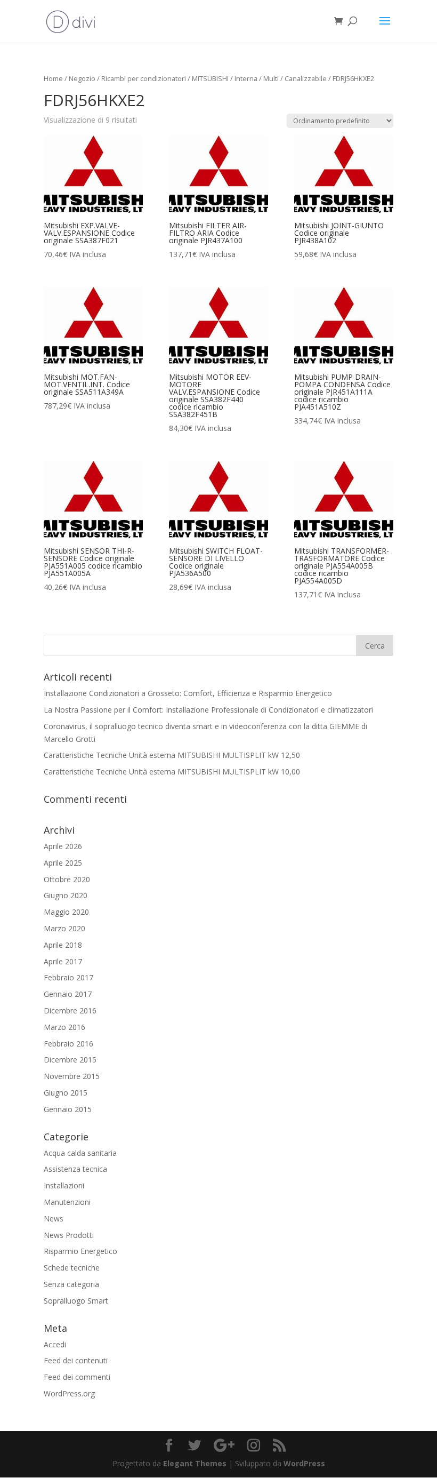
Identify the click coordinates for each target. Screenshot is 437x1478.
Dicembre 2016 (70, 1010)
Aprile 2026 (63, 846)
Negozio (82, 78)
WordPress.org (69, 1393)
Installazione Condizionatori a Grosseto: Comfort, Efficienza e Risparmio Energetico (188, 693)
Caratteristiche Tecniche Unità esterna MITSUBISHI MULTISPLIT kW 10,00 (172, 771)
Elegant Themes (194, 1463)
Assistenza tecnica (75, 1169)
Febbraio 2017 (68, 977)
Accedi (55, 1344)
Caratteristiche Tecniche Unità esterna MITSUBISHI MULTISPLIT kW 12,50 (172, 755)
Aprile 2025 (63, 863)
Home (53, 78)
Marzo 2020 (64, 928)
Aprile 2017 (63, 961)
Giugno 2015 (65, 1093)
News (53, 1218)
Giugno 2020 (65, 895)
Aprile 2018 (63, 945)
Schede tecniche (72, 1268)
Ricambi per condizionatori (143, 78)
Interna (245, 78)
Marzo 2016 (64, 1027)
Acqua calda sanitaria (80, 1153)
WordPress (304, 1463)
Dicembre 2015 (70, 1059)
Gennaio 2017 (68, 994)
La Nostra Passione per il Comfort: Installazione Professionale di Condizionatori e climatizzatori (208, 710)
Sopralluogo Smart (76, 1301)
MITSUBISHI (210, 78)
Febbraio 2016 (68, 1043)
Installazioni (64, 1185)
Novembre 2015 (72, 1076)
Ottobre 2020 (67, 879)
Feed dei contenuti (76, 1360)
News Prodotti (69, 1235)
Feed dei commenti (77, 1377)
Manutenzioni (67, 1202)
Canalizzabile (306, 78)
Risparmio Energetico (80, 1251)
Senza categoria (71, 1284)
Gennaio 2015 (68, 1109)
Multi (271, 78)
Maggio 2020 (66, 912)
